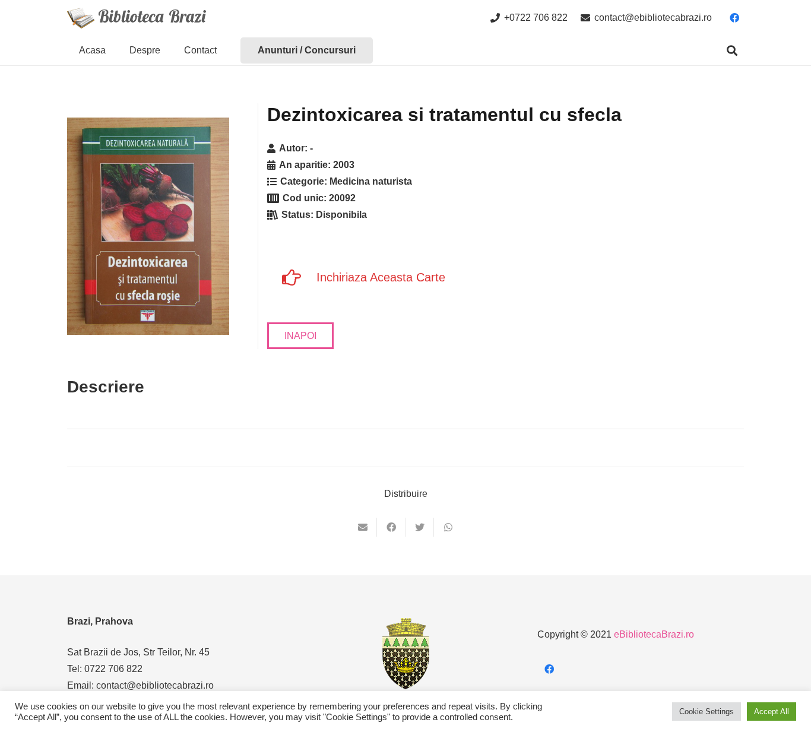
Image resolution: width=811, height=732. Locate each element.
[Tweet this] (420, 527)
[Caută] (732, 50)
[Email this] (363, 527)
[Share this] (391, 527)
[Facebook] (734, 17)
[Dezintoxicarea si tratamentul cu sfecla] (148, 226)
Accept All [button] (771, 711)
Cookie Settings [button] (706, 711)
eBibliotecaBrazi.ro (654, 634)
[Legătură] (136, 18)
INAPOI (300, 336)
